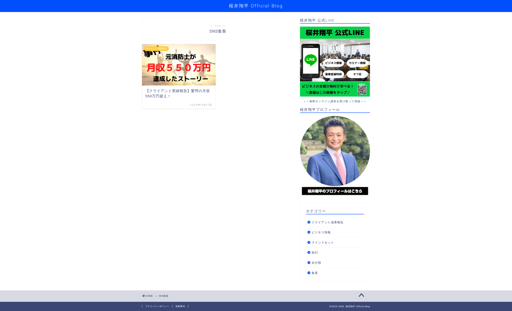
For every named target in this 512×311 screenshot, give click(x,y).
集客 (315, 273)
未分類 (316, 262)
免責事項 (180, 306)
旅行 (315, 252)
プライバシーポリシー (157, 306)
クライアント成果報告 (328, 222)
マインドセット (323, 242)
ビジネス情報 (321, 232)
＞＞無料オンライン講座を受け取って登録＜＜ (334, 101)
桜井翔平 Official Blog (256, 5)
